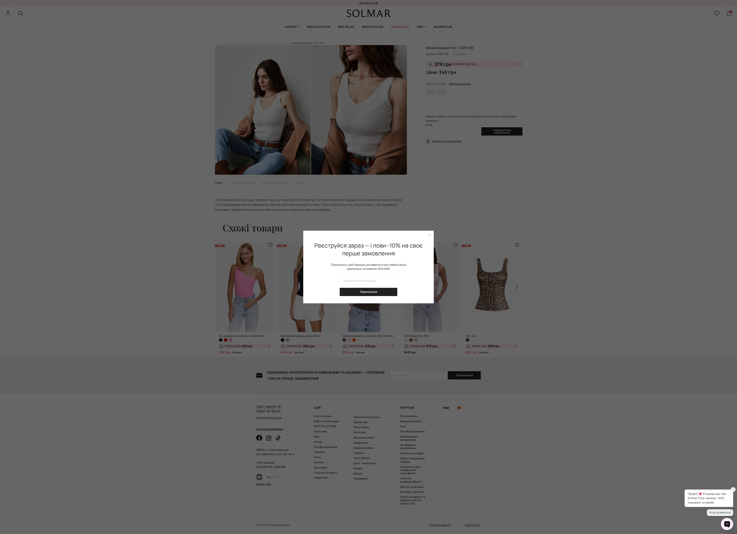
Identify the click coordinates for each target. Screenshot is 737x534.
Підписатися (368, 292)
